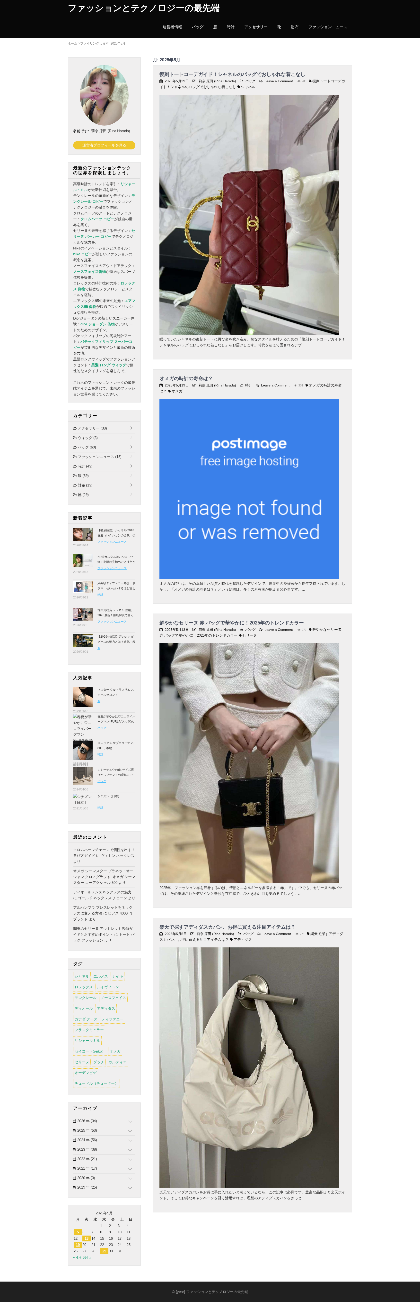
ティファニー (112, 1019)
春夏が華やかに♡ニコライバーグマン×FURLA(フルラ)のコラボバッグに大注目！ (116, 721)
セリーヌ (249, 635)
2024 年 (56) (86, 1140)
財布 (295, 27)
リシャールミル (87, 1040)
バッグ (197, 27)
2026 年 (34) (86, 1121)
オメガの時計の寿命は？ (186, 378)
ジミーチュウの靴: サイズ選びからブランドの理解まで (115, 772)
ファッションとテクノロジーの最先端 (144, 8)
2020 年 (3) (85, 1178)
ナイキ (117, 976)
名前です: (81, 131)
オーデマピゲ (85, 1073)
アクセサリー (256, 27)
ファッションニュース (327, 27)
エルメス (100, 976)
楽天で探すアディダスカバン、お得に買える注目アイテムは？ (227, 927)
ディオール (84, 1008)
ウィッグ (87, 438)
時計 (231, 27)
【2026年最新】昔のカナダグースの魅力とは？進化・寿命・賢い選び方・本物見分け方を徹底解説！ (116, 644)
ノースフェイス (113, 998)
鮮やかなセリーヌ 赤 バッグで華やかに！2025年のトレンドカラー (231, 623)
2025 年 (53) (86, 1130)
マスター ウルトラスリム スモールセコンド (115, 692)
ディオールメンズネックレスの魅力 (102, 892)
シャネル (248, 87)
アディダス (243, 939)
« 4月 (77, 1257)
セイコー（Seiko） (90, 1051)
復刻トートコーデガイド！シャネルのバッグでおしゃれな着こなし (232, 74)
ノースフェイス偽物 (89, 271)
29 (104, 1251)
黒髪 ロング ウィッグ (108, 365)
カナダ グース (86, 1019)
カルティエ (117, 1062)
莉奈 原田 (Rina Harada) (217, 81)
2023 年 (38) (86, 1149)
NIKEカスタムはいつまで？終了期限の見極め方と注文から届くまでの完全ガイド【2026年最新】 (116, 564)
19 (78, 1245)
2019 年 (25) (86, 1187)
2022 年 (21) (86, 1159)
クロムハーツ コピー (97, 219)
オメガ (177, 391)
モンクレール (85, 998)
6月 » (87, 1257)
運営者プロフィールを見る (104, 145)
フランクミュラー (89, 1030)
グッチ (98, 1062)
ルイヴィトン (108, 987)
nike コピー (82, 254)
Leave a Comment (278, 81)
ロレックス (84, 987)
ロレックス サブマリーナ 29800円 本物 (115, 745)
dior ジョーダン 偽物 (97, 324)
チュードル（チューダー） (96, 1083)
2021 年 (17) (86, 1168)
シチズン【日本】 (109, 796)
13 (86, 1238)
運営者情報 (172, 27)
